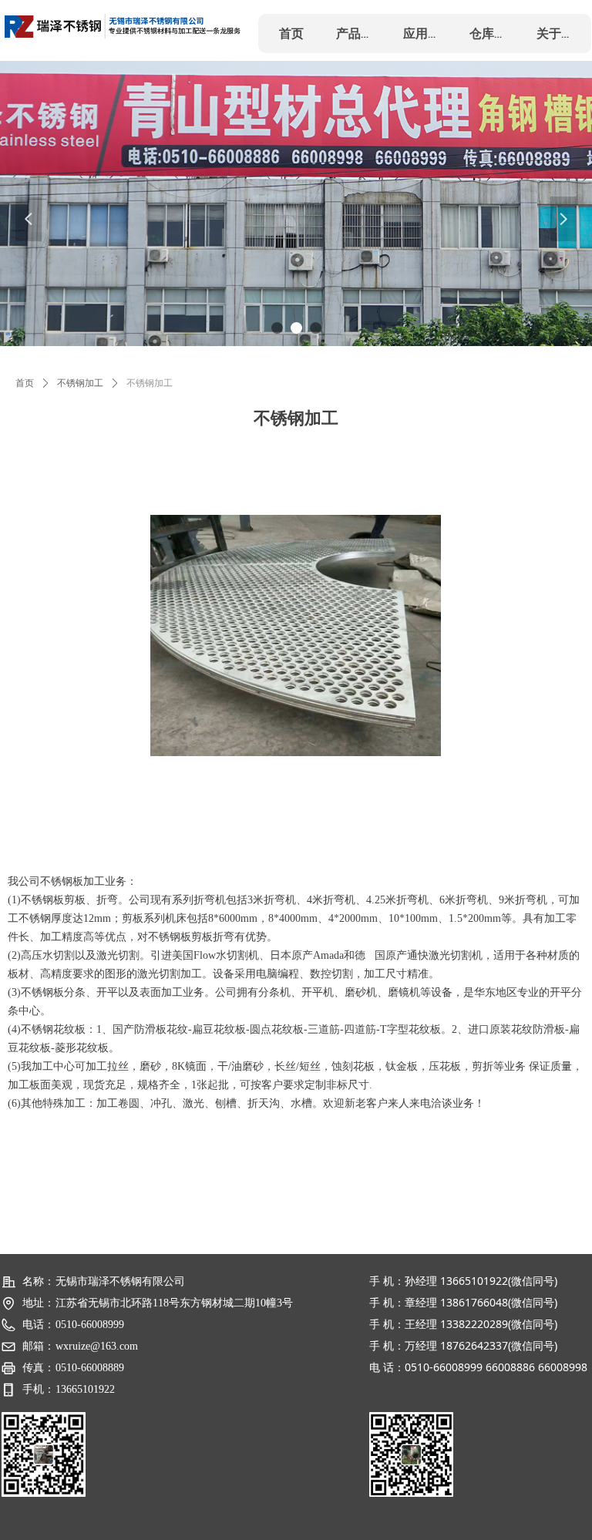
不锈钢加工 (80, 383)
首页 (24, 383)
